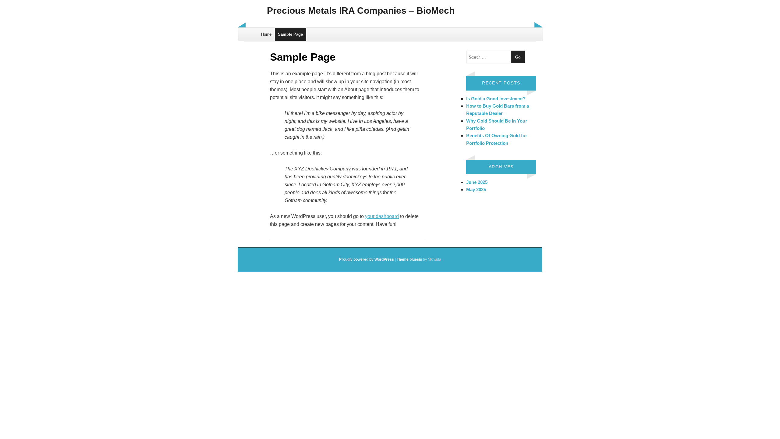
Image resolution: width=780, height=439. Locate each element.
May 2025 (476, 189)
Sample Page (290, 34)
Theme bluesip (409, 259)
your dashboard (382, 216)
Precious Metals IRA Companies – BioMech (361, 10)
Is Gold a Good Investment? (496, 98)
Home (266, 34)
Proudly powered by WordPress (366, 259)
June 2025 (477, 182)
